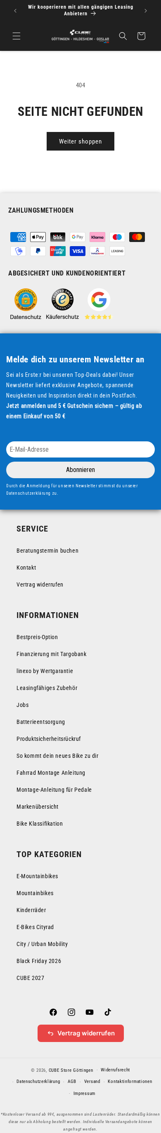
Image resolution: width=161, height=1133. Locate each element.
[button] (16, 36)
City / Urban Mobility (42, 944)
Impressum (84, 1093)
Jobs (22, 705)
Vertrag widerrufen (40, 584)
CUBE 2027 (30, 978)
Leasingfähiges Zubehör (47, 688)
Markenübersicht (38, 806)
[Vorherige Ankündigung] (15, 11)
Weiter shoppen (80, 141)
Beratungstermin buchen (47, 550)
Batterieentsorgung (41, 722)
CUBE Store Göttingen (71, 1070)
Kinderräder (31, 910)
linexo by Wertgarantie (45, 671)
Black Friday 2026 (39, 961)
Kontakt (26, 567)
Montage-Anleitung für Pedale (54, 789)
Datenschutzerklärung (38, 1081)
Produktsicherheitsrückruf (49, 738)
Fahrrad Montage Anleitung (51, 772)
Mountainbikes (35, 893)
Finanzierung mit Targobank (52, 654)
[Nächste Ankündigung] (146, 11)
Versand (92, 1081)
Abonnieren (80, 470)
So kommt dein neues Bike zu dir (58, 755)
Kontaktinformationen (130, 1081)
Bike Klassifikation (40, 823)
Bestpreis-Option (37, 637)
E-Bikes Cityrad (35, 927)
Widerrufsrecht (115, 1070)
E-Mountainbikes (37, 876)
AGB (72, 1081)
